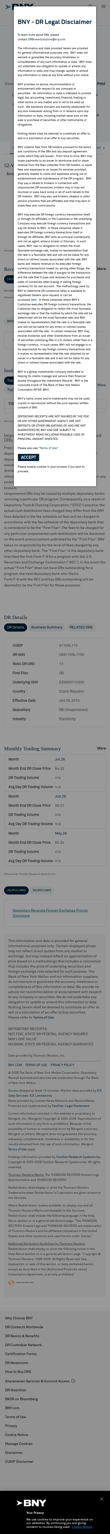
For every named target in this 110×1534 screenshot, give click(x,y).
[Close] (101, 1499)
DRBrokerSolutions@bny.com (46, 39)
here (34, 299)
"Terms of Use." (49, 448)
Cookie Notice (82, 1527)
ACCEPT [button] (28, 457)
